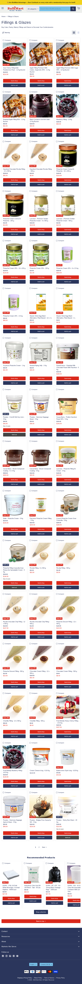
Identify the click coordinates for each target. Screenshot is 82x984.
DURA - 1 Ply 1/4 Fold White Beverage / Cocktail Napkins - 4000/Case (11, 887)
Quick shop (14, 81)
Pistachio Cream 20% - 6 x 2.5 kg (67, 268)
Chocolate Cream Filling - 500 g (66, 671)
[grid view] (74, 32)
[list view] (78, 32)
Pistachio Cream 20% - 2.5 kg (13, 316)
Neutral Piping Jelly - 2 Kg (38, 365)
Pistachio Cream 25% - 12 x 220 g (14, 268)
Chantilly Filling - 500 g (37, 721)
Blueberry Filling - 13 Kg (64, 119)
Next (44, 847)
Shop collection (41, 912)
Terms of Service (49, 978)
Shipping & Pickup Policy (24, 978)
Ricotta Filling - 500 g (63, 568)
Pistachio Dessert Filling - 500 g (13, 671)
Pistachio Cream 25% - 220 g (39, 268)
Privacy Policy (60, 978)
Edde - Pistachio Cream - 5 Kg (13, 518)
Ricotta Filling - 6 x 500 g (38, 568)
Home (4, 16)
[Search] (73, 9)
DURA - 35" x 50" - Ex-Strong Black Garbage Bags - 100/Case (53, 887)
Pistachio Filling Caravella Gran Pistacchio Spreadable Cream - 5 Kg (14, 570)
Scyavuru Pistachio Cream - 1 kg (14, 365)
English (32, 964)
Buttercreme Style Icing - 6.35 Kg (67, 770)
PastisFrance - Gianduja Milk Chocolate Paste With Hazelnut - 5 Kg (67, 367)
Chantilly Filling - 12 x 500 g (12, 721)
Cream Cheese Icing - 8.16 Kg (40, 770)
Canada (45, 964)
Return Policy (38, 978)
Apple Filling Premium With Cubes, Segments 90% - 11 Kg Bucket (40, 70)
